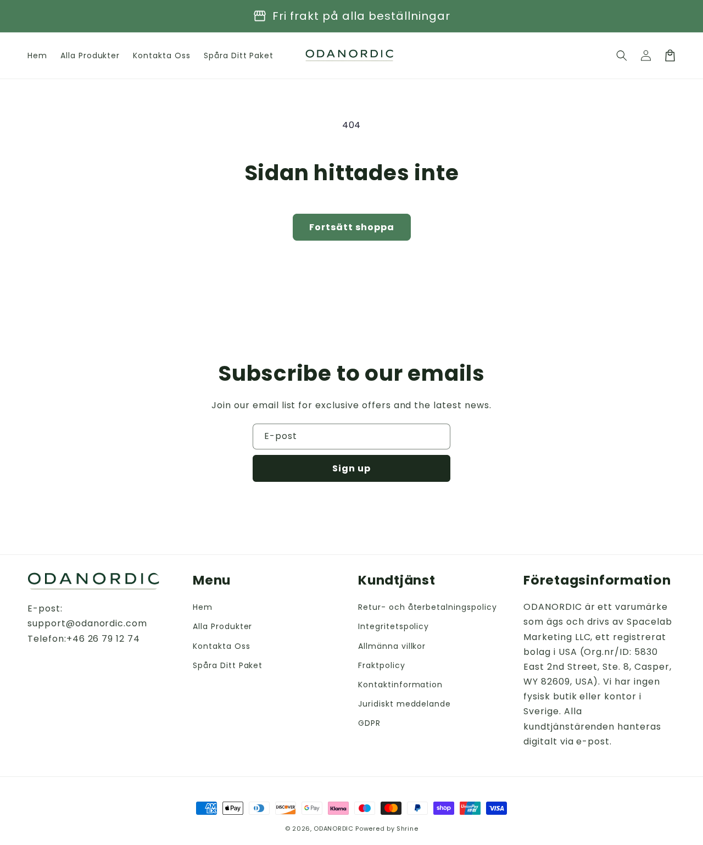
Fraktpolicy (381, 665)
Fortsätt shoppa (351, 227)
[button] (622, 55)
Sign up (351, 468)
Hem (203, 607)
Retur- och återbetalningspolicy (427, 607)
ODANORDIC (333, 828)
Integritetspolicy (393, 626)
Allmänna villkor (392, 646)
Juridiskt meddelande (404, 703)
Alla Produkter (222, 626)
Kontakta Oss (221, 646)
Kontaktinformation (400, 684)
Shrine (407, 828)
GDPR (369, 723)
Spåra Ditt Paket (228, 665)
